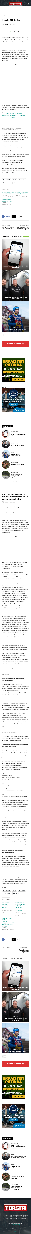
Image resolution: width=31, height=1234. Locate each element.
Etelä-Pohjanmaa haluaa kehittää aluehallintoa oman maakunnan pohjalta (22, 229)
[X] (6, 31)
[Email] (17, 31)
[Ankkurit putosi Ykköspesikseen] (15, 316)
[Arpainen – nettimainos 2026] (13, 381)
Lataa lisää (15, 481)
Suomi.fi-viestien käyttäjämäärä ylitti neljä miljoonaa (15, 266)
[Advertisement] (15, 81)
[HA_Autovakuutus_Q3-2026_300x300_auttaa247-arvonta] (13, 412)
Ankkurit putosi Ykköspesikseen (15, 330)
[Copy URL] (14, 31)
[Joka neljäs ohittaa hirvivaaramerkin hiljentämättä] (6, 475)
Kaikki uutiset (10, 16)
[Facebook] (3, 31)
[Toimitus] (3, 25)
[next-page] (5, 335)
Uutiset (16, 16)
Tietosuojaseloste (15, 1224)
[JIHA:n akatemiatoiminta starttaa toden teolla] (15, 285)
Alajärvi (4, 16)
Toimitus (6, 24)
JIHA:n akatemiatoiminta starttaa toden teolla (15, 297)
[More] (21, 216)
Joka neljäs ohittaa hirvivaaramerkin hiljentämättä (16, 475)
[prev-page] (3, 335)
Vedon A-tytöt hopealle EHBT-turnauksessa (8, 228)
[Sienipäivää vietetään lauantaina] (6, 464)
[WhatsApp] (10, 31)
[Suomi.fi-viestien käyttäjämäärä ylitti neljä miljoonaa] (15, 254)
